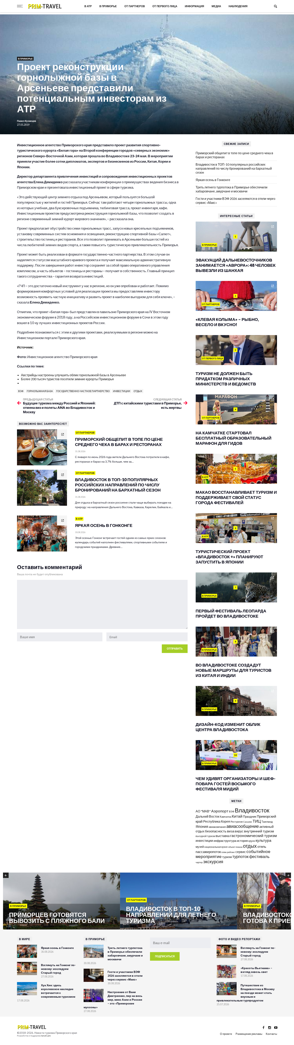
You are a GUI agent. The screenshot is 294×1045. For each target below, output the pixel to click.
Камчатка (225, 816)
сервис (240, 852)
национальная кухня (216, 846)
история (242, 840)
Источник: (25, 347)
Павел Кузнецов (26, 120)
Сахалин (247, 821)
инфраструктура (225, 840)
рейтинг (231, 852)
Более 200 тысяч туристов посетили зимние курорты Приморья (67, 379)
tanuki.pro (46, 1035)
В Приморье (108, 6)
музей (200, 846)
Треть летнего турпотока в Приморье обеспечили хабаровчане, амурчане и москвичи (231, 189)
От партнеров (134, 6)
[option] (61, 901)
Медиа (216, 6)
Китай (237, 816)
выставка (223, 836)
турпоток (240, 856)
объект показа (235, 847)
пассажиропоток (208, 852)
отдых (138, 391)
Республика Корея (216, 821)
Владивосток (252, 810)
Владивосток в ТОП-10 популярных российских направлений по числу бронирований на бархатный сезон (234, 168)
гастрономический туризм (253, 835)
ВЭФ (20, 391)
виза (230, 831)
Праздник (249, 816)
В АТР (88, 6)
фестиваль (259, 856)
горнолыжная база (40, 391)
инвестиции (121, 391)
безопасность (215, 831)
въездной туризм (205, 836)
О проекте (226, 1033)
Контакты (271, 1033)
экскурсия (213, 861)
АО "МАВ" (203, 811)
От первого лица (164, 6)
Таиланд (267, 821)
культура (263, 840)
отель (261, 846)
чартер (199, 862)
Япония (202, 826)
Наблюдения (238, 6)
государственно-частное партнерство (83, 391)
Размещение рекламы (249, 1033)
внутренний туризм (259, 831)
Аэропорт (219, 811)
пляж (223, 852)
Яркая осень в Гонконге (213, 180)
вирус (239, 831)
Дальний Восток (207, 816)
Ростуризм (237, 821)
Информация (194, 6)
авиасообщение (242, 826)
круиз (251, 840)
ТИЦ (257, 821)
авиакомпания (217, 826)
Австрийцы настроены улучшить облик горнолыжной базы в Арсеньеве (73, 375)
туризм (227, 857)
